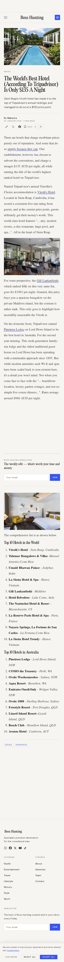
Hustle (7, 863)
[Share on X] (13, 126)
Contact (39, 881)
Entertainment (12, 869)
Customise (11, 957)
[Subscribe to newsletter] (57, 17)
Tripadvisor (21, 745)
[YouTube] (20, 848)
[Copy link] (6, 126)
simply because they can (23, 149)
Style (7, 892)
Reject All (30, 957)
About (38, 863)
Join (55, 477)
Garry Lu (12, 117)
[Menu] (5, 17)
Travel (7, 72)
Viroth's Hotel (46, 192)
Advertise (40, 869)
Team (38, 875)
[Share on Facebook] (19, 126)
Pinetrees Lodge (14, 329)
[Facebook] (10, 848)
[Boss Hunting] (32, 17)
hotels (8, 745)
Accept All (49, 957)
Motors (8, 887)
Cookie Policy (13, 950)
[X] (15, 848)
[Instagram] (5, 848)
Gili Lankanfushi (47, 280)
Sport (7, 898)
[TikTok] (25, 848)
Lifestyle (8, 881)
